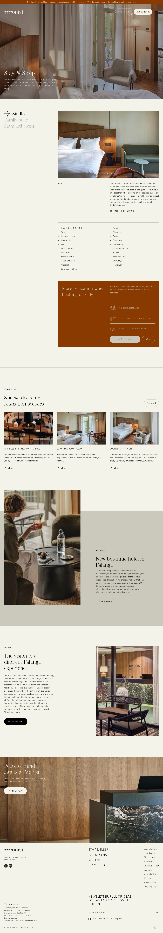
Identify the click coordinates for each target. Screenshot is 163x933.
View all (151, 403)
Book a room (143, 11)
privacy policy (116, 918)
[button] (107, 173)
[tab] (12, 114)
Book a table (124, 11)
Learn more (105, 601)
